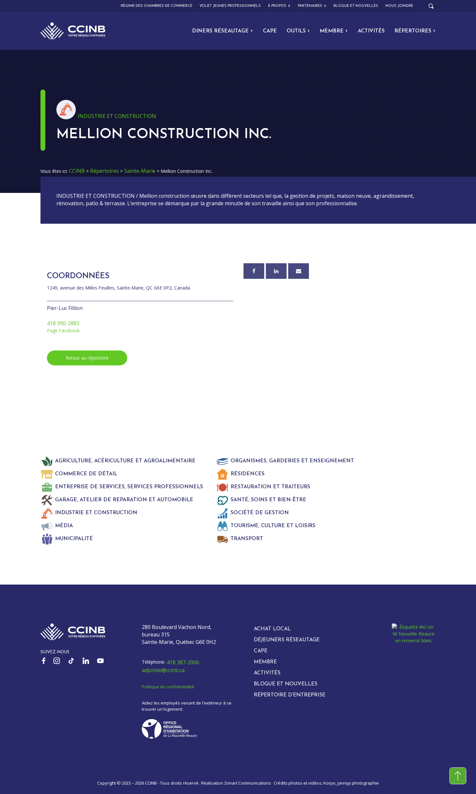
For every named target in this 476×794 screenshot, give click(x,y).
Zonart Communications (247, 783)
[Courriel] (298, 271)
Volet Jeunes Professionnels (230, 6)
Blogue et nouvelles (356, 6)
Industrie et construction (117, 116)
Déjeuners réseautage (287, 640)
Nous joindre (399, 6)
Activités (371, 31)
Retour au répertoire (87, 358)
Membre (332, 31)
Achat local (272, 629)
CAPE (270, 31)
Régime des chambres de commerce (156, 6)
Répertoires (412, 31)
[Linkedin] (276, 271)
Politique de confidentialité (168, 687)
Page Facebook (63, 330)
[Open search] (431, 6)
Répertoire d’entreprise (289, 695)
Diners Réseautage (220, 31)
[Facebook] (254, 271)
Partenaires (310, 6)
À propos (277, 6)
